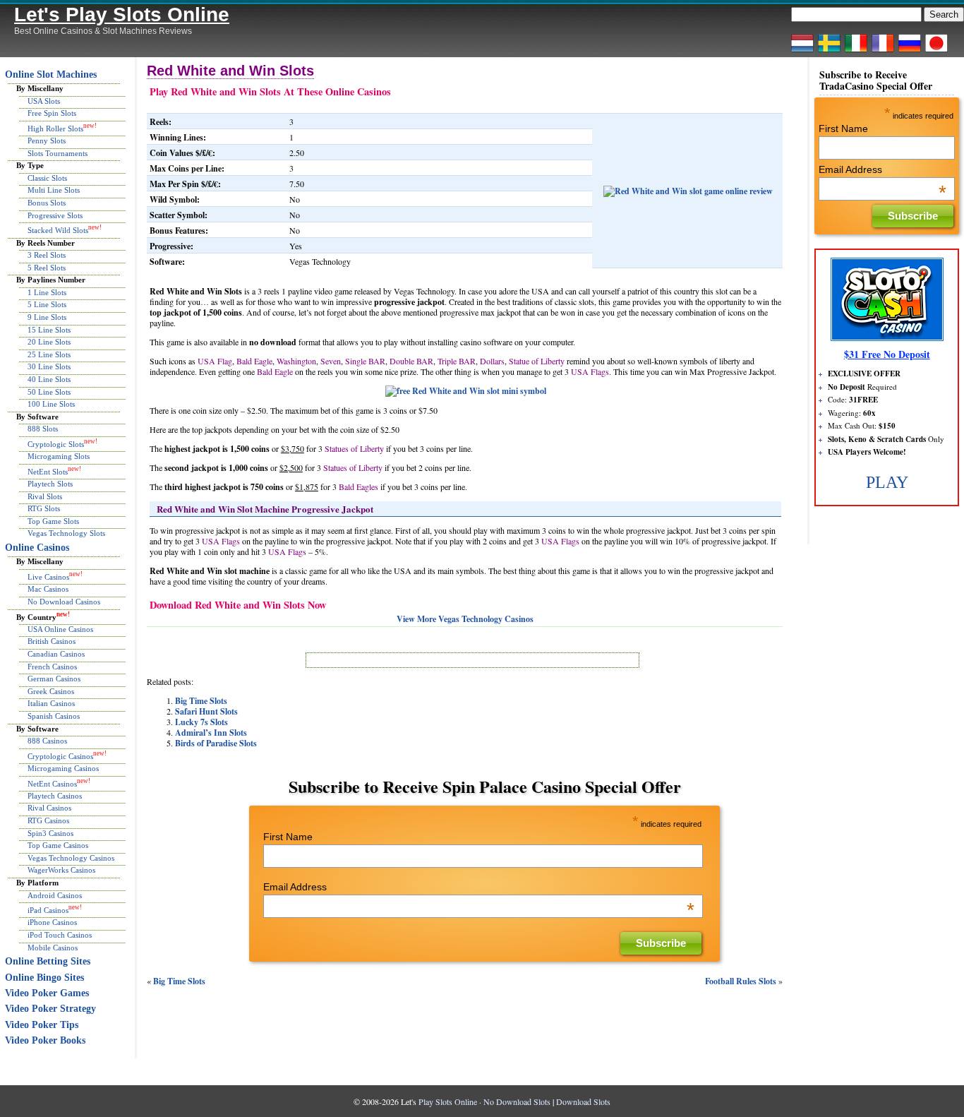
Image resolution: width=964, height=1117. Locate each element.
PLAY (887, 482)
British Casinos (52, 641)
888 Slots (43, 428)
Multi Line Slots (54, 190)
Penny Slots (47, 140)
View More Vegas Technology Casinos (465, 619)
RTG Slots (44, 508)
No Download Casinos (64, 601)
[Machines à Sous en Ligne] (883, 51)
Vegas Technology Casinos (71, 858)
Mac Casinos (48, 589)
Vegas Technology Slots (66, 533)
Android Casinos (55, 895)
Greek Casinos (51, 691)
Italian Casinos (51, 703)
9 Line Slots (47, 317)
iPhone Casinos (52, 922)
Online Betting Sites (47, 961)
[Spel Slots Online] (829, 51)
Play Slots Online (447, 1101)
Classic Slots (47, 178)
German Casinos (54, 678)
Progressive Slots (55, 215)
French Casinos (52, 666)
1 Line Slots (47, 292)
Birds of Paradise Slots (216, 743)
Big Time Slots (201, 701)
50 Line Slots (49, 392)
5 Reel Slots (47, 267)
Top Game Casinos (58, 845)
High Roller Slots (55, 128)
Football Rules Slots (740, 981)
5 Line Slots (47, 304)
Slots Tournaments (58, 153)
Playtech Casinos (55, 796)
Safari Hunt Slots (206, 711)
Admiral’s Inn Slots (211, 733)
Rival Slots (45, 496)
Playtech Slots (50, 483)
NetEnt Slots (48, 471)
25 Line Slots (49, 354)
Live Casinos (48, 577)
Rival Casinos (49, 808)
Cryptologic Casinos (60, 755)
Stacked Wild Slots (58, 230)
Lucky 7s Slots (201, 722)
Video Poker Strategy (50, 1008)
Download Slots (583, 1101)
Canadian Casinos (56, 654)
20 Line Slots (49, 342)
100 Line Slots (51, 404)
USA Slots (44, 101)
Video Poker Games (47, 993)
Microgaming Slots (59, 456)
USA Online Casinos (60, 629)
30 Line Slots (49, 366)
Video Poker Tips (41, 1025)
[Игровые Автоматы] (909, 51)
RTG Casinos (48, 820)
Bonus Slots (47, 202)
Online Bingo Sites (44, 977)
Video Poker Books (45, 1040)
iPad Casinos (48, 910)
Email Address (478, 886)
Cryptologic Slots (56, 444)
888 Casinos (47, 740)
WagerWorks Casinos (61, 870)
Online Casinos (37, 547)
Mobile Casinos (53, 947)
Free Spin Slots (52, 113)
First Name (288, 836)
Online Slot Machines (51, 74)
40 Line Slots (49, 379)
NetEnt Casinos (52, 783)
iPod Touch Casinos (60, 935)
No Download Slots (516, 1101)
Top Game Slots (53, 521)
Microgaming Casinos (63, 768)
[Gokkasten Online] (802, 51)
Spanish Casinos (54, 716)
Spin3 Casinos (50, 833)
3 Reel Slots (47, 255)
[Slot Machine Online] (856, 51)
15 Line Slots (49, 329)
